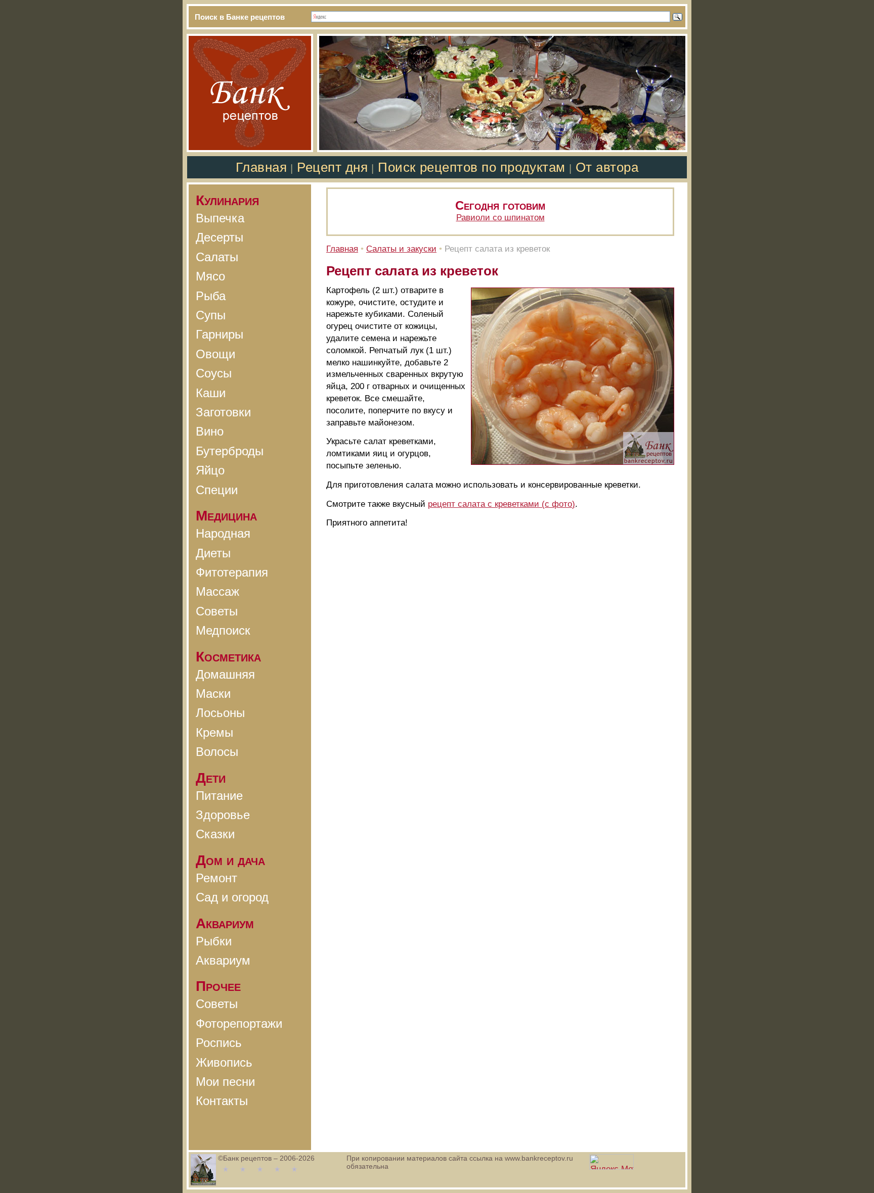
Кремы (214, 732)
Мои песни (225, 1081)
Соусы (214, 373)
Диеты (213, 553)
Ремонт (216, 878)
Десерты (219, 237)
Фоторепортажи (239, 1023)
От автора (607, 167)
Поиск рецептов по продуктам (471, 167)
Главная (261, 167)
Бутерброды (230, 451)
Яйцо (210, 470)
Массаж (217, 591)
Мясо (210, 276)
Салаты (217, 257)
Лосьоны (220, 713)
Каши (211, 393)
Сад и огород (232, 897)
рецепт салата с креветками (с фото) (501, 504)
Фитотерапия (232, 572)
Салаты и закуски (401, 249)
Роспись (219, 1042)
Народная (223, 533)
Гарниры (219, 334)
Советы (217, 611)
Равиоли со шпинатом (500, 217)
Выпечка (220, 218)
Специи (217, 490)
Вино (210, 431)
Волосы (217, 751)
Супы (211, 315)
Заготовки (223, 412)
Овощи (215, 354)
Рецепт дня (332, 167)
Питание (219, 795)
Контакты (222, 1101)
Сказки (215, 834)
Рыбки (214, 941)
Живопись (224, 1062)
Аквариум (223, 960)
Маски (213, 693)
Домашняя (225, 674)
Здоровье (223, 815)
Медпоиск (223, 630)
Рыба (211, 296)
